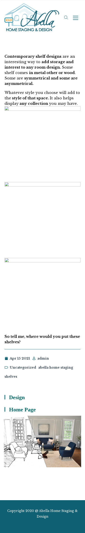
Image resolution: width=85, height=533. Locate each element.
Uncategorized (23, 367)
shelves (11, 377)
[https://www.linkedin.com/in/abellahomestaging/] (46, 524)
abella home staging (55, 367)
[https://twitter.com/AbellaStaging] (30, 524)
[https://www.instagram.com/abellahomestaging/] (38, 524)
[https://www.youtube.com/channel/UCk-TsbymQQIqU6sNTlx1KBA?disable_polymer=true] (54, 524)
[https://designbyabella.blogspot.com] (62, 524)
